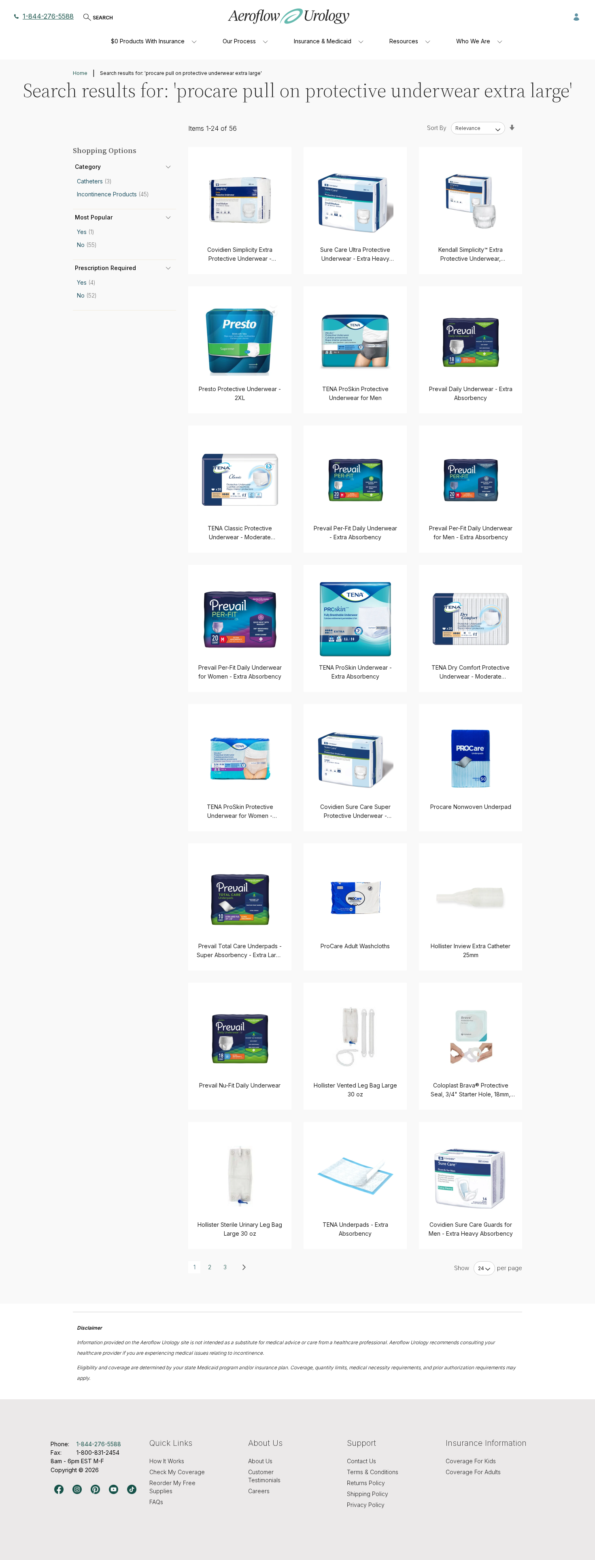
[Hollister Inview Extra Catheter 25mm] (470, 898)
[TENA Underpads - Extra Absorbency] (355, 1177)
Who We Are (473, 41)
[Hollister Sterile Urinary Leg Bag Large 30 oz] (239, 1177)
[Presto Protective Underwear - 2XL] (239, 341)
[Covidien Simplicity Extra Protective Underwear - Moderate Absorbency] (239, 202)
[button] (576, 16)
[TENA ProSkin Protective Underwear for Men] (355, 341)
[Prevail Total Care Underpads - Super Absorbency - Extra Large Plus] (239, 898)
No (89, 244)
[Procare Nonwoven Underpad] (470, 759)
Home (80, 73)
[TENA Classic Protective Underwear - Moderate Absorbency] (239, 480)
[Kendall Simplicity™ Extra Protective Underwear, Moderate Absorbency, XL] (470, 202)
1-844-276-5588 (48, 16)
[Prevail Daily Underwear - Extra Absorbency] (470, 341)
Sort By (436, 127)
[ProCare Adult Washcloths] (355, 898)
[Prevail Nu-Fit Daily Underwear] (239, 1037)
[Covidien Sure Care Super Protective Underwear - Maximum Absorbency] (355, 759)
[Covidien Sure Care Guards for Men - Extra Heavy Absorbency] (470, 1177)
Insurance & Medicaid (322, 41)
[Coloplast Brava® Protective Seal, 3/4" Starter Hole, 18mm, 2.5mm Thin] (470, 1037)
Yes (88, 231)
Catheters (97, 181)
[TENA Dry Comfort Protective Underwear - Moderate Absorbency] (470, 620)
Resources (403, 41)
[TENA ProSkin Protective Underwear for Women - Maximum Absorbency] (239, 759)
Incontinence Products (115, 194)
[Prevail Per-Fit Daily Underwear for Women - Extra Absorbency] (239, 620)
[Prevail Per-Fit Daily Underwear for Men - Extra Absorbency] (470, 480)
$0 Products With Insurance (148, 41)
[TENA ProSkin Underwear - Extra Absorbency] (355, 620)
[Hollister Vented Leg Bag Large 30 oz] (355, 1037)
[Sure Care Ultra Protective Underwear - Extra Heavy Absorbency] (355, 202)
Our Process (239, 41)
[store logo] (288, 16)
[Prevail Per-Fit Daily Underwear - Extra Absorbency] (355, 480)
